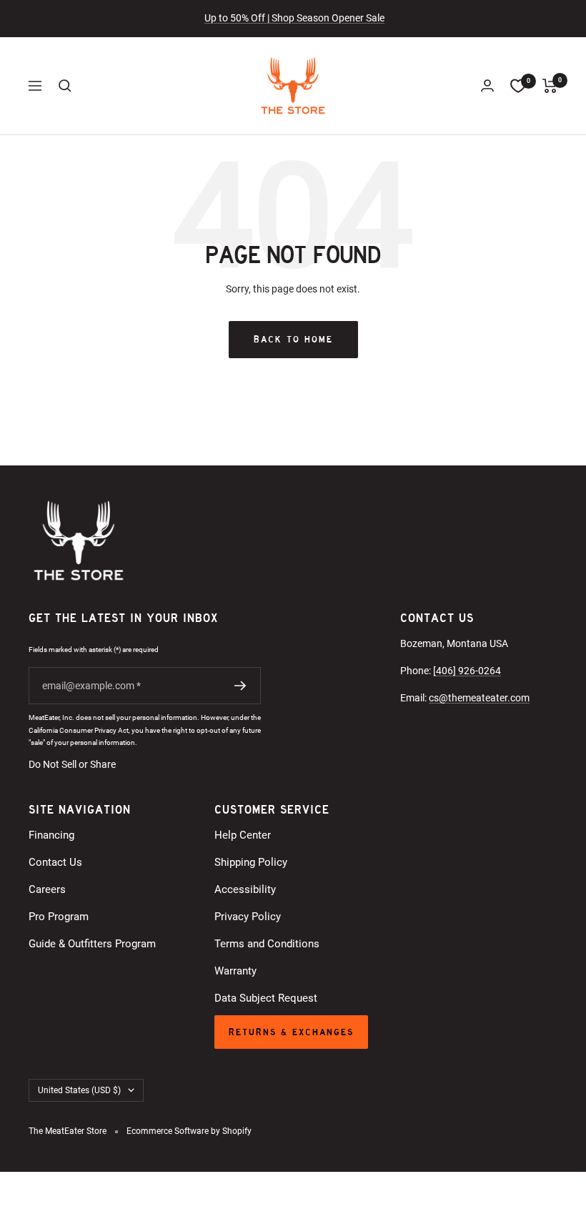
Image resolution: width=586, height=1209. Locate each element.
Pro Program (59, 916)
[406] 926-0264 (467, 670)
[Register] (240, 686)
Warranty (235, 970)
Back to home (293, 339)
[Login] (487, 85)
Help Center (242, 835)
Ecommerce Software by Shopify (189, 1131)
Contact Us (55, 862)
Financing (51, 835)
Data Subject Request (265, 998)
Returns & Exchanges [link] (291, 1032)
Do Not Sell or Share (72, 764)
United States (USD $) (79, 1090)
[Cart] (549, 86)
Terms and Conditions (266, 943)
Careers (47, 889)
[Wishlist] (518, 86)
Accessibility (245, 889)
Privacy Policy (247, 916)
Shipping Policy (250, 862)
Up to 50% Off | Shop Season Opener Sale (294, 18)
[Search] (65, 85)
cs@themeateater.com (479, 698)
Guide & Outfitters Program (92, 943)
